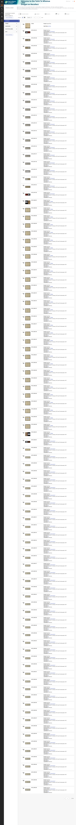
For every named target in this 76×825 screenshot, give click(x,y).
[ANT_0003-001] (27, 441)
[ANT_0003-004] (27, 465)
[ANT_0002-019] (27, 341)
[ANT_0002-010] (27, 271)
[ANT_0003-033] (27, 689)
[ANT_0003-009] (27, 503)
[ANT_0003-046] (27, 789)
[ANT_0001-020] (27, 179)
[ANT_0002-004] (27, 225)
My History (1, 13)
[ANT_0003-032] (27, 681)
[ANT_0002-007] (27, 248)
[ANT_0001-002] (27, 40)
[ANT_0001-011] (27, 109)
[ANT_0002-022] (27, 364)
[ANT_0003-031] (27, 673)
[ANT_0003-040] (27, 743)
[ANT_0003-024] (27, 619)
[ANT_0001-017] (27, 155)
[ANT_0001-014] (27, 132)
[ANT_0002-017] (27, 325)
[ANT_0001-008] (27, 86)
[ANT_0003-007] (27, 488)
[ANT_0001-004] (27, 55)
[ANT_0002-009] (27, 264)
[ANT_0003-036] (27, 712)
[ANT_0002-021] (27, 356)
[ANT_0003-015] (27, 550)
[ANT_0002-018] (27, 333)
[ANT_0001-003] (27, 47)
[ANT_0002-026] (27, 395)
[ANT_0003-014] (27, 542)
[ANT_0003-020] (27, 588)
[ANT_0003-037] (27, 720)
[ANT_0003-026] (27, 635)
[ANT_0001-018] (27, 163)
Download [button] (36, 14)
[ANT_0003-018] (27, 573)
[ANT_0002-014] (27, 302)
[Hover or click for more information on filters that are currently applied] (12, 15)
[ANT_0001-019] (27, 171)
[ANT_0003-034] (27, 696)
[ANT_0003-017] (27, 565)
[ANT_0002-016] (27, 318)
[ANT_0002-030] (27, 426)
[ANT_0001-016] (27, 148)
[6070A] (27, 25)
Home (2, 2)
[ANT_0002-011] (27, 279)
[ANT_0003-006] (27, 480)
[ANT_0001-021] (27, 186)
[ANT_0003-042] (27, 758)
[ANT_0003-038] (27, 727)
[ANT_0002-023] (27, 372)
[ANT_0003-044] (27, 774)
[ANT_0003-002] (27, 449)
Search (2, 10)
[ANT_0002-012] (27, 287)
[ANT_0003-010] (27, 511)
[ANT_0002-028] (27, 411)
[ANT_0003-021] (27, 596)
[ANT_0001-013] (27, 125)
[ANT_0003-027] (27, 642)
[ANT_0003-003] (27, 457)
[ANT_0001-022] (27, 194)
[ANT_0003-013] (27, 534)
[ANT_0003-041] (27, 751)
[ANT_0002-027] (27, 403)
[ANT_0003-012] (27, 526)
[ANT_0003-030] (27, 666)
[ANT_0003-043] (27, 766)
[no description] (52, 441)
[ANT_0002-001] (27, 202)
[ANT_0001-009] (27, 94)
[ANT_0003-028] (27, 650)
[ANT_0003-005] (27, 472)
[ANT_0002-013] (27, 295)
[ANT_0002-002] (27, 210)
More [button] (2, 21)
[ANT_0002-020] (27, 349)
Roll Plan (49, 26)
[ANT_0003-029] (27, 658)
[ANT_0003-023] (27, 611)
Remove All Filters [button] (9, 17)
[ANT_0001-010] (27, 101)
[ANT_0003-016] (27, 557)
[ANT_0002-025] (27, 387)
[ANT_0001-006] (27, 70)
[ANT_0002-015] (27, 310)
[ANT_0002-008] (27, 256)
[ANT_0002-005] (27, 233)
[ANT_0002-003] (27, 217)
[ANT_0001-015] (27, 140)
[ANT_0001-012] (27, 117)
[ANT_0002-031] (27, 434)
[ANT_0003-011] (27, 519)
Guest (69, 1)
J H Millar (51, 201)
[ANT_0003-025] (27, 627)
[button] (47, 14)
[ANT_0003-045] (27, 781)
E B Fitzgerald (52, 31)
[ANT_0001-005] (27, 63)
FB (48, 33)
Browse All (1, 6)
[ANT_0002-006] (27, 240)
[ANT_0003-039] (27, 735)
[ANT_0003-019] (27, 581)
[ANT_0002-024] (27, 380)
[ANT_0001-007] (27, 78)
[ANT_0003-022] (27, 604)
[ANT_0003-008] (27, 496)
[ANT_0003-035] (27, 704)
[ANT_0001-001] (27, 32)
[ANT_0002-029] (27, 418)
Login (2, 17)
